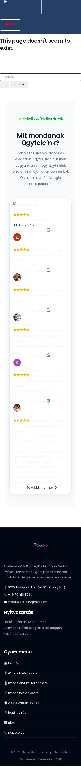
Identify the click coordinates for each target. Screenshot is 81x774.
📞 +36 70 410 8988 (18, 594)
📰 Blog (9, 722)
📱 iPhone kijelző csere (20, 673)
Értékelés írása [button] (24, 225)
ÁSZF (59, 759)
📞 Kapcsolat (14, 732)
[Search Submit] (4, 84)
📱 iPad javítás (15, 713)
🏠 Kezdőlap (13, 663)
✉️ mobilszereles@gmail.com (25, 602)
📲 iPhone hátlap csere (21, 693)
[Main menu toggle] (10, 25)
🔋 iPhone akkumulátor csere (26, 683)
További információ (41, 487)
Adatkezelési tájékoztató (36, 759)
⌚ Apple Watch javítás (21, 703)
